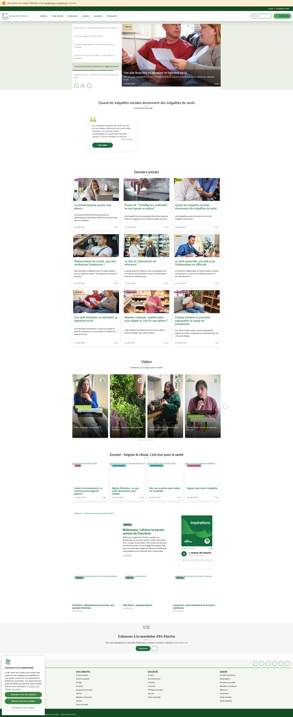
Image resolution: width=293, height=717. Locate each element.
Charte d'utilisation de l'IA (68, 714)
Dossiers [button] (73, 16)
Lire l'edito (102, 145)
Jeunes (79, 694)
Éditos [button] (43, 16)
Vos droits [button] (57, 16)
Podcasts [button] (112, 16)
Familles (79, 686)
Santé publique (226, 701)
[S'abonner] (154, 648)
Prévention (224, 694)
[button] (140, 440)
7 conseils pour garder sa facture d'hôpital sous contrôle (94, 45)
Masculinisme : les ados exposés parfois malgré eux (96, 28)
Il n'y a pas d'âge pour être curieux (88, 36)
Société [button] (98, 16)
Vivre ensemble (154, 697)
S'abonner (143, 648)
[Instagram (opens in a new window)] (268, 663)
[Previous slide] (76, 85)
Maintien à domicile (84, 697)
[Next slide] (89, 85)
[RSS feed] (287, 663)
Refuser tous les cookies (23, 701)
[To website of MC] (5, 16)
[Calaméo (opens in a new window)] (281, 663)
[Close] (290, 3)
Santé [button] (86, 16)
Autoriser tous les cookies (23, 694)
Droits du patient (82, 679)
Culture (151, 675)
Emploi (79, 683)
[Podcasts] (274, 663)
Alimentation (225, 679)
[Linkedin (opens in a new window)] (262, 663)
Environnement (154, 679)
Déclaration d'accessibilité (50, 714)
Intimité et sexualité (227, 683)
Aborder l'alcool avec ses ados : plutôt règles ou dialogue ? (94, 56)
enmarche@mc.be (180, 643)
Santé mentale (226, 697)
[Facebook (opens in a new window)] (255, 663)
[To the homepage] (22, 16)
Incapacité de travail (84, 690)
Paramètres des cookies (23, 708)
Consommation (82, 675)
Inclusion (151, 686)
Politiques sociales (155, 690)
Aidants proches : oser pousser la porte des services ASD (96, 76)
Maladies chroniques (228, 686)
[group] (90, 482)
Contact (270, 8)
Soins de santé (82, 705)
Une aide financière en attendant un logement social (96, 66)
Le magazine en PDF (282, 8)
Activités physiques (227, 675)
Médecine (224, 690)
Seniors (79, 701)
